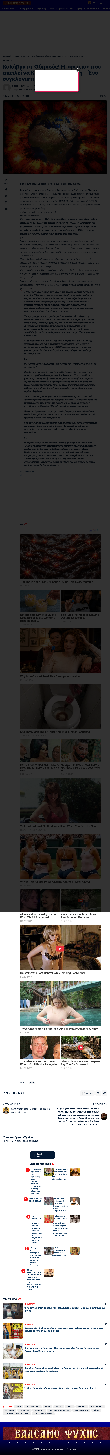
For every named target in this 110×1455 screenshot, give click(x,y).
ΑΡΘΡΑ (59, 1407)
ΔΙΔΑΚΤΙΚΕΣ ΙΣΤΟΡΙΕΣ (43, 1414)
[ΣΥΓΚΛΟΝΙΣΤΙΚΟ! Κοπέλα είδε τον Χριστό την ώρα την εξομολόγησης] (75, 1172)
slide (32, 1083)
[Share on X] (98, 1093)
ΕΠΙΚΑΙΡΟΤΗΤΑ (29, 1304)
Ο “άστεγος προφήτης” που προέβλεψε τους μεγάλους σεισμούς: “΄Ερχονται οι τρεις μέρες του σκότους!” (36, 1181)
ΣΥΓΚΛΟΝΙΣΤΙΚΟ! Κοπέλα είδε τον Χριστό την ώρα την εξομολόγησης (60, 1174)
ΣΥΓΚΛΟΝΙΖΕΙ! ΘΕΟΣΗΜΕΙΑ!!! (35, 1199)
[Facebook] (42, 1155)
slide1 (47, 1407)
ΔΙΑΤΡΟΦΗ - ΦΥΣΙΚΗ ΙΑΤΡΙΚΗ (16, 1414)
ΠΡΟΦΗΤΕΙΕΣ (96, 1407)
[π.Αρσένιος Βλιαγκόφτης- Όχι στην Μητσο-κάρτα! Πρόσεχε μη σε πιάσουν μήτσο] (13, 1311)
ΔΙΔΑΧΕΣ (81, 1407)
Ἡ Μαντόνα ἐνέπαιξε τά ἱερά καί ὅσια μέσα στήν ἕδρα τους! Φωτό (60, 1388)
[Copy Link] (104, 1093)
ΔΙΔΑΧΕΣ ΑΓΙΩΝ (81, 1410)
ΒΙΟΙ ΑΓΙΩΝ (39, 1410)
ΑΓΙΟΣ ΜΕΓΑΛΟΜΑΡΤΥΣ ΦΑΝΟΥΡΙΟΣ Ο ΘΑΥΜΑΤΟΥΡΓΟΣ (60, 1251)
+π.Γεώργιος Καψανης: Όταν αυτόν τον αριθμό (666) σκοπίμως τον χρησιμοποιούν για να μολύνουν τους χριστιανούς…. (60, 1226)
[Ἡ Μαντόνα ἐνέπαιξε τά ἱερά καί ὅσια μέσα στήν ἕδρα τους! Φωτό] (13, 1391)
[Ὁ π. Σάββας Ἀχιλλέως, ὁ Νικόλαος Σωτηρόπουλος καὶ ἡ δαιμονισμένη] (75, 1201)
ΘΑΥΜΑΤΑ (9, 1410)
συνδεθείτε (34, 1141)
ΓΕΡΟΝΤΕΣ (24, 1410)
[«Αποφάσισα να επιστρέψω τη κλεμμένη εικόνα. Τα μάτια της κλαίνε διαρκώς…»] (49, 1251)
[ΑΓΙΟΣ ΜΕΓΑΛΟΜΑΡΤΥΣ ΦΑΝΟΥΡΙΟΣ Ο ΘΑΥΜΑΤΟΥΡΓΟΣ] (75, 1251)
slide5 (96, 1410)
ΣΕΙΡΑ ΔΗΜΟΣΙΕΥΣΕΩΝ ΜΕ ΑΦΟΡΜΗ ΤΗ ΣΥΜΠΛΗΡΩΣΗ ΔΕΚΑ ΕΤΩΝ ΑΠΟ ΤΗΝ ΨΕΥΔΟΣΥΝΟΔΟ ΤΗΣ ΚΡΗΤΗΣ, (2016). (34, 1280)
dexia (70, 1407)
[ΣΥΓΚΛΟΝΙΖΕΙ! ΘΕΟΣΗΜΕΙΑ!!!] (49, 1201)
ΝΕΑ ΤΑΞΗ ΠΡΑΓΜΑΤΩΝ (59, 1410)
